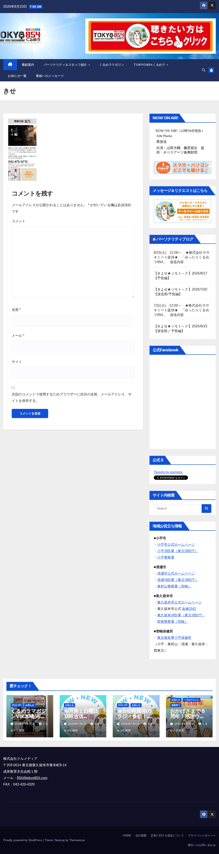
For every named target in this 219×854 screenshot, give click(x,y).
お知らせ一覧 (17, 76)
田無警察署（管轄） (172, 621)
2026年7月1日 (77, 723)
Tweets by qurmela (168, 472)
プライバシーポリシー (202, 835)
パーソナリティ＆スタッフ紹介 (66, 65)
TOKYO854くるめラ (149, 65)
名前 (16, 309)
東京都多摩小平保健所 (174, 637)
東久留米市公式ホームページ (179, 602)
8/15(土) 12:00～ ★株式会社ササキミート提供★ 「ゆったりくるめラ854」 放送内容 (182, 257)
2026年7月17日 (25, 723)
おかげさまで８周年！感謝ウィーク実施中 (188, 716)
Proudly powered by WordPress (23, 840)
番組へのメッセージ (50, 76)
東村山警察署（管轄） (174, 586)
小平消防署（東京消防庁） (177, 551)
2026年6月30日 (184, 723)
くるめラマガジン (111, 65)
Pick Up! (16, 705)
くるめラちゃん (191, 700)
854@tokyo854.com (32, 778)
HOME (127, 835)
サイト (17, 362)
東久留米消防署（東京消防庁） (181, 615)
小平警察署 (165, 557)
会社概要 (140, 835)
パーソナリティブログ (175, 239)
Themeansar (76, 840)
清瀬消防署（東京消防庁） (177, 580)
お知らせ (29, 705)
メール (18, 335)
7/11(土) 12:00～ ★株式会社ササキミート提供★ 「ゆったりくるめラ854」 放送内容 (181, 310)
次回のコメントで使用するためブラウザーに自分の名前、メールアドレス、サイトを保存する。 (72, 397)
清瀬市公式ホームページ (176, 573)
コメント (18, 221)
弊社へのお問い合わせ (202, 845)
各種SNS (189, 609)
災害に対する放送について (167, 835)
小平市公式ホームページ (176, 544)
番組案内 (28, 65)
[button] (203, 70)
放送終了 (176, 705)
